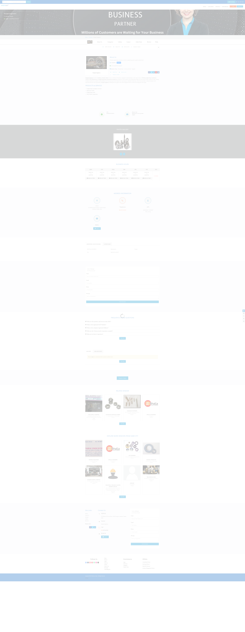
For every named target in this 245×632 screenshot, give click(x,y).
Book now (240, 6)
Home (86, 37)
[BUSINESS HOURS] (243, 316)
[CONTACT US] (243, 321)
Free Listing (232, 1)
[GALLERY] (243, 313)
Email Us (97, 228)
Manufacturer (120, 68)
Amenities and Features (94, 244)
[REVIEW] (243, 318)
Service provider (127, 68)
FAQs (156, 42)
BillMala (145, 559)
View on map (148, 211)
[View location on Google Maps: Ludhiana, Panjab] (4, 16)
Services (217, 6)
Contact (128, 42)
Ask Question (98, 351)
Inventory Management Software (148, 568)
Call (233, 6)
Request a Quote (136, 46)
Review (149, 42)
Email (87, 280)
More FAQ (122, 338)
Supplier (133, 68)
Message (88, 293)
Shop (124, 562)
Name (87, 273)
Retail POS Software (146, 566)
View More (123, 361)
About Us (99, 42)
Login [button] (238, 1)
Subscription (225, 6)
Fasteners (91, 37)
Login (105, 561)
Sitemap (86, 517)
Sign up (105, 559)
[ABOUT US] (243, 310)
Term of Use (106, 566)
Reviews (87, 520)
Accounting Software (146, 562)
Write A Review (108, 46)
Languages (107, 244)
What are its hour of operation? (95, 334)
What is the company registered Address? (97, 328)
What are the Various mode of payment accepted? (100, 331)
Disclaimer (106, 567)
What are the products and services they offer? (99, 321)
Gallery (120, 42)
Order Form (139, 42)
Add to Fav (117, 46)
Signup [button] (242, 1)
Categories (211, 6)
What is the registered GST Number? (96, 324)
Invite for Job (126, 46)
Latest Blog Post (107, 569)
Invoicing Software (146, 564)
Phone (87, 286)
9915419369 (123, 210)
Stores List (125, 563)
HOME (204, 6)
